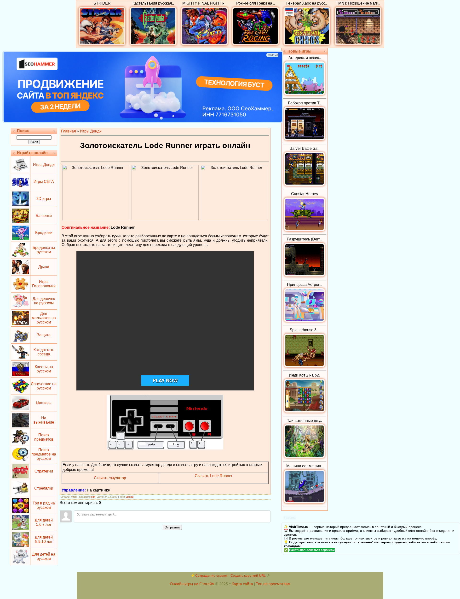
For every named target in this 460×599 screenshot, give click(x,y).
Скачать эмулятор (110, 478)
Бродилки (43, 233)
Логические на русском (44, 386)
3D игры (43, 199)
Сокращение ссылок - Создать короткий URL (230, 575)
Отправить (172, 527)
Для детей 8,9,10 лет (44, 539)
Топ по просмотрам (273, 584)
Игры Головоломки (44, 284)
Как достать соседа (44, 352)
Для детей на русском (43, 556)
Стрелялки (43, 488)
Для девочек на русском (44, 301)
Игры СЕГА (44, 182)
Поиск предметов (43, 437)
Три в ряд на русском (44, 505)
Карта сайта (242, 584)
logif (93, 496)
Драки (43, 267)
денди (129, 496)
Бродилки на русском (44, 250)
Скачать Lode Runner (213, 476)
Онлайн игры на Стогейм (192, 584)
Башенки (44, 216)
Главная (68, 131)
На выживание (44, 420)
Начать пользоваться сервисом (312, 550)
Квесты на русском (44, 369)
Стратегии (43, 471)
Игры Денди (44, 164)
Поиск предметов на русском (44, 454)
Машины (44, 403)
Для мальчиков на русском (44, 317)
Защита (44, 335)
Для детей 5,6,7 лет (44, 522)
